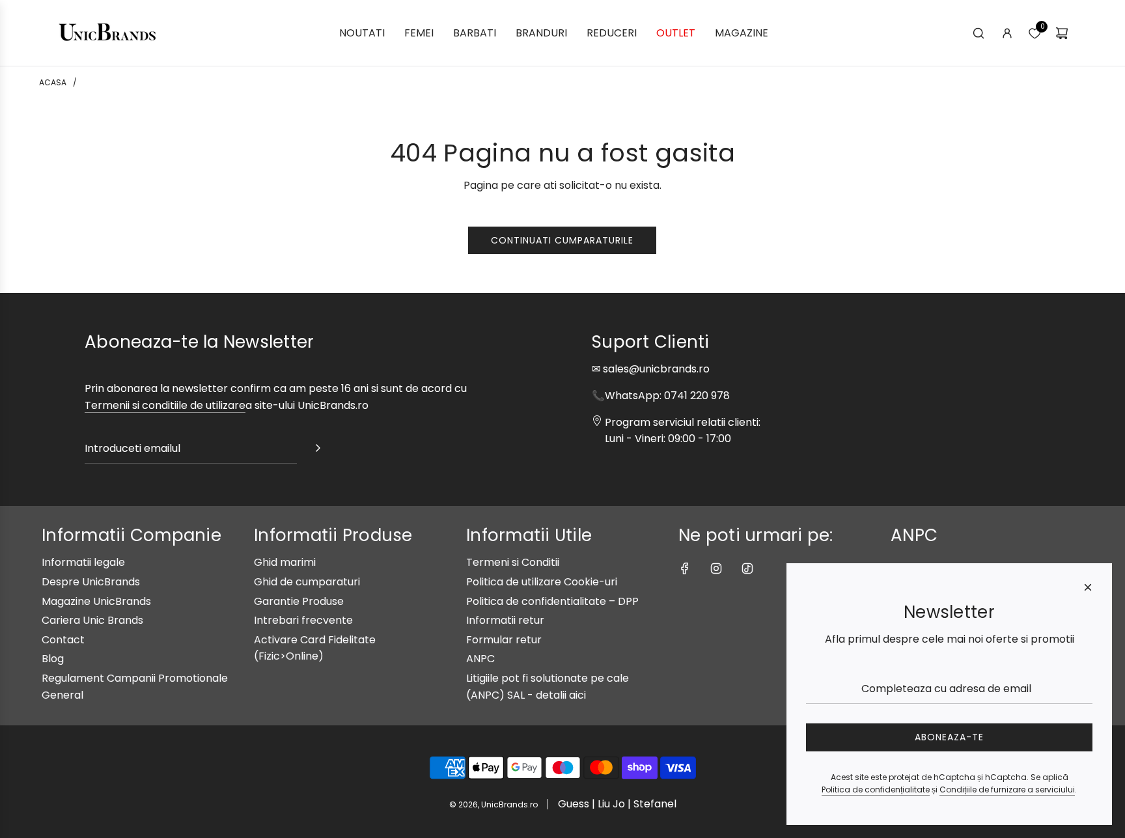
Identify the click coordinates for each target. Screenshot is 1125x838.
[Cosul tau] (1062, 33)
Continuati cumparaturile (562, 240)
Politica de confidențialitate (876, 789)
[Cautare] (978, 33)
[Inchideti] (1088, 587)
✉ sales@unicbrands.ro (651, 368)
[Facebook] (685, 568)
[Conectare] (1007, 33)
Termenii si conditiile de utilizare (165, 405)
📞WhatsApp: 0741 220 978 (661, 395)
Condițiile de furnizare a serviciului (1007, 789)
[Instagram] (716, 568)
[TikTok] (747, 568)
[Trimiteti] (317, 451)
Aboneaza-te (949, 737)
